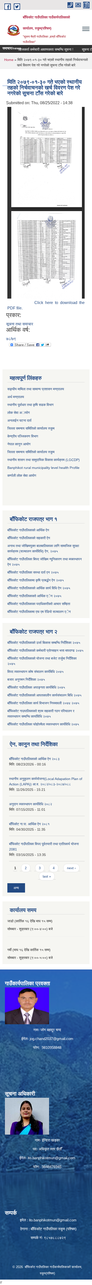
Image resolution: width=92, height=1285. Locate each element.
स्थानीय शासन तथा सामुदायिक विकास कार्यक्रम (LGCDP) (43, 460)
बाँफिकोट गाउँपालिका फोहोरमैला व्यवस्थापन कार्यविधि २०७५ (43, 724)
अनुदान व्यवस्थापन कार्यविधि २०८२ (30, 804)
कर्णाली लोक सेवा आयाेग (21, 475)
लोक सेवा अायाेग (18, 413)
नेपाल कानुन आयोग (18, 444)
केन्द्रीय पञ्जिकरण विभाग (22, 436)
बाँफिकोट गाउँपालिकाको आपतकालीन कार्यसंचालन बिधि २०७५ (44, 695)
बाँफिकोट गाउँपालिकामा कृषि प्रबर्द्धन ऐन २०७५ (35, 580)
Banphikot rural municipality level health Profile (43, 468)
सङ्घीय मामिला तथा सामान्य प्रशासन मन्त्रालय (35, 389)
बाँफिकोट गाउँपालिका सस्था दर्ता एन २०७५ (33, 572)
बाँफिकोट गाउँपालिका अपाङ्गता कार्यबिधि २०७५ (36, 687)
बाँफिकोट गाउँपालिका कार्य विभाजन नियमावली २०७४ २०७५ (43, 703)
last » (47, 876)
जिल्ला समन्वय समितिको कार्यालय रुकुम (30, 428)
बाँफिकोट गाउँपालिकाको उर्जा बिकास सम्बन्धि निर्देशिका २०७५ (43, 643)
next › (71, 868)
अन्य (16, 888)
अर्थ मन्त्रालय (15, 397)
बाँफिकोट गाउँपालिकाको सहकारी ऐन (28, 538)
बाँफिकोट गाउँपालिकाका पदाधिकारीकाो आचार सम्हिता (38, 604)
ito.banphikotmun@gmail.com (51, 1158)
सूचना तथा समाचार (19, 324)
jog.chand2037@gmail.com (51, 1039)
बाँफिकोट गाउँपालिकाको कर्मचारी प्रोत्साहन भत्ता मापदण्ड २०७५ (45, 650)
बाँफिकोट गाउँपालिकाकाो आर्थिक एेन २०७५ (34, 596)
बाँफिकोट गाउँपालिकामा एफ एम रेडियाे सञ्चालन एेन (39, 612)
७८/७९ (11, 339)
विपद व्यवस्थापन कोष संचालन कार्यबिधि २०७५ (35, 672)
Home (8, 60)
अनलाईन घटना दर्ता (19, 420)
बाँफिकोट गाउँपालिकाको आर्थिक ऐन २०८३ (34, 759)
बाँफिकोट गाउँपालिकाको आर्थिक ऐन (28, 530)
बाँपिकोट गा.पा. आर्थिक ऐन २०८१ (29, 824)
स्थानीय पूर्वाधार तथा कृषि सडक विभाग (30, 405)
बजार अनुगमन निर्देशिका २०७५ (26, 679)
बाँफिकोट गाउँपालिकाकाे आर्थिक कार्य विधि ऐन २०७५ (38, 588)
